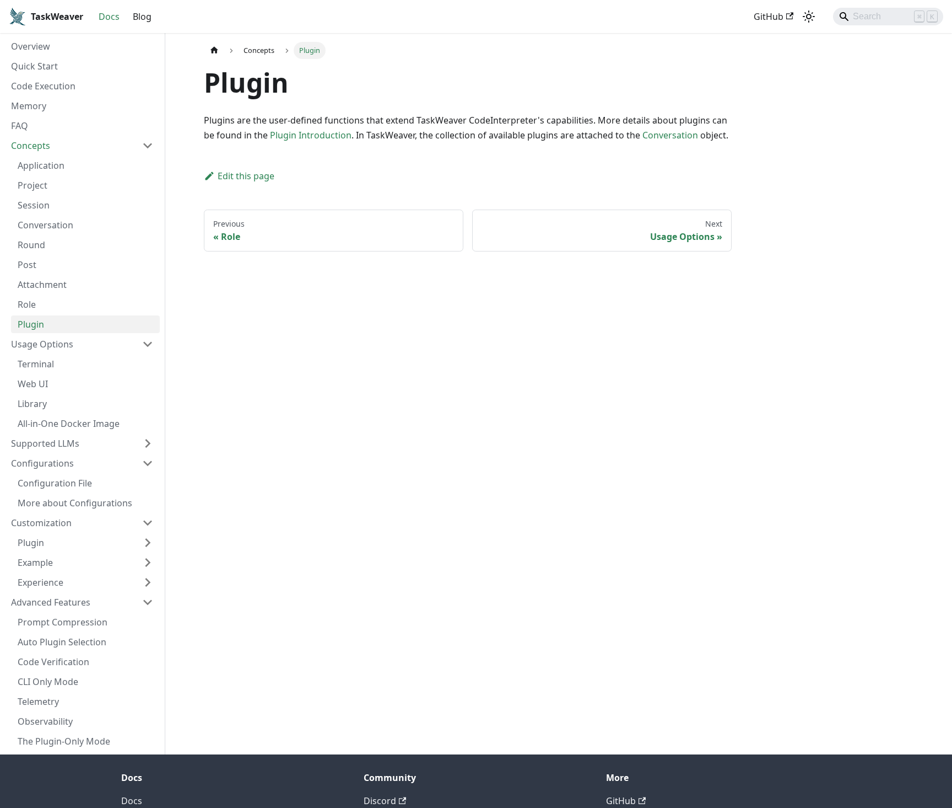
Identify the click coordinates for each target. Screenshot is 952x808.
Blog (142, 16)
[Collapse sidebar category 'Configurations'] (148, 463)
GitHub (768, 16)
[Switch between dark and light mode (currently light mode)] (809, 16)
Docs (109, 16)
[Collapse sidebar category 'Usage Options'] (148, 344)
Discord (380, 801)
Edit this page (246, 176)
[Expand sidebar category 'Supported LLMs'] (148, 443)
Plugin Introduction (310, 135)
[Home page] (214, 50)
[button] (85, 543)
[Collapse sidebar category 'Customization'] (148, 523)
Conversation (670, 135)
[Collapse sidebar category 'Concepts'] (148, 145)
